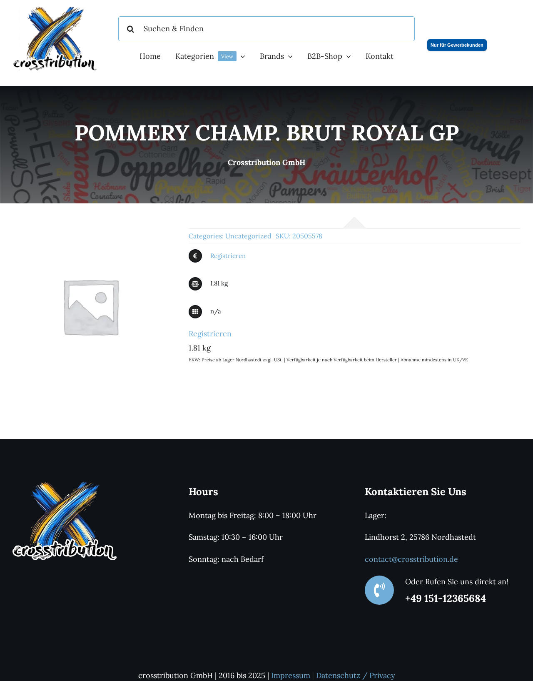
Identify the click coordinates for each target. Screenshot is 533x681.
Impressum (290, 675)
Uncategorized (248, 236)
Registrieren (228, 256)
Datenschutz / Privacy (355, 675)
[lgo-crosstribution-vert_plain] (64, 484)
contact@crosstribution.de (411, 559)
